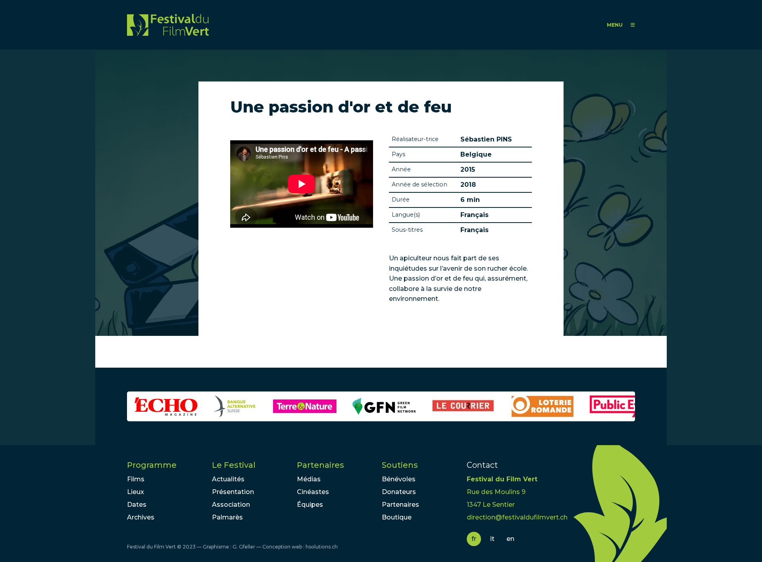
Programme (152, 465)
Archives (140, 517)
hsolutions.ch (322, 547)
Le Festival (234, 465)
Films (135, 479)
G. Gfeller (244, 547)
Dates (136, 504)
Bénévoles (399, 479)
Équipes (310, 504)
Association (231, 504)
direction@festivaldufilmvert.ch (517, 517)
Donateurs (399, 492)
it (492, 539)
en (510, 539)
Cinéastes (313, 492)
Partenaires (320, 465)
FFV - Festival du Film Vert (168, 25)
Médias (309, 479)
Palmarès (227, 517)
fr (473, 539)
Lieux (135, 492)
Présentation (233, 492)
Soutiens (400, 465)
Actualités (228, 479)
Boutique (397, 517)
